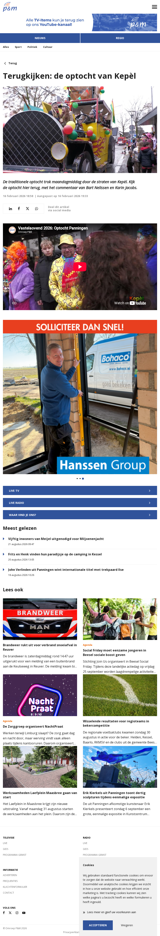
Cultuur (47, 47)
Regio (120, 38)
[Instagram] (17, 913)
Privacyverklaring (72, 932)
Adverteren (10, 875)
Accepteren (98, 925)
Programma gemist (14, 855)
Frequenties (10, 881)
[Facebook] (4, 913)
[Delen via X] (27, 208)
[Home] (40, 7)
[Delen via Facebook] (19, 208)
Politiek (32, 47)
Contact (8, 892)
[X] (10, 913)
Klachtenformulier (15, 887)
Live (5, 843)
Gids (5, 849)
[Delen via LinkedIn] (10, 208)
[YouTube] (23, 913)
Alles (6, 47)
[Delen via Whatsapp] (36, 208)
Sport (18, 47)
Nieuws (40, 38)
